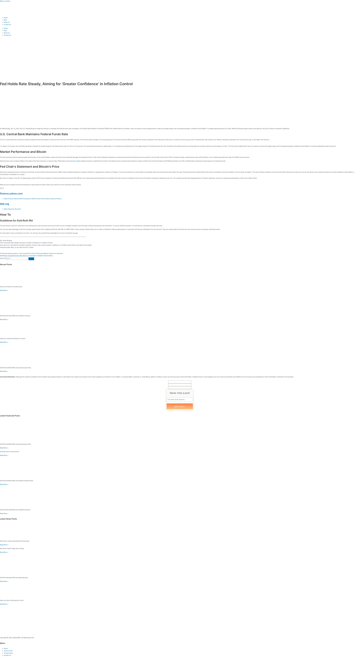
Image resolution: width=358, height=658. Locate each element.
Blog (5, 20)
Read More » (4, 290)
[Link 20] (179, 276)
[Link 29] (179, 431)
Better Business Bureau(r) (12, 209)
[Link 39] (179, 564)
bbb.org (4, 203)
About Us (7, 22)
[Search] (31, 258)
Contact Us (7, 24)
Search (2, 258)
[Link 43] (14, 628)
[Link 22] (179, 302)
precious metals (75, 161)
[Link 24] (179, 328)
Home (6, 18)
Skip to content (5, 1)
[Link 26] (179, 354)
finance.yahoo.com (11, 193)
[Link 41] (179, 590)
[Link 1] (11, 14)
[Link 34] (179, 496)
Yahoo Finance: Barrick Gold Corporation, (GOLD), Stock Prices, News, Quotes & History (33, 199)
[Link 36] (179, 531)
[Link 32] (179, 467)
